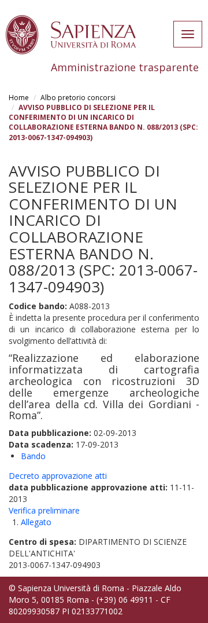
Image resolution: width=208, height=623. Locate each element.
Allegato (36, 521)
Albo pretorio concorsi (78, 97)
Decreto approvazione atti (58, 475)
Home (19, 97)
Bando (33, 455)
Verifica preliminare (44, 510)
